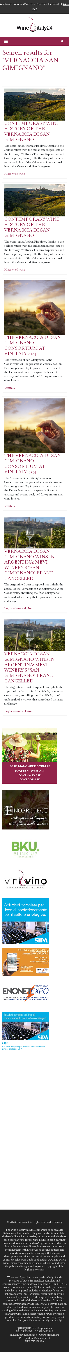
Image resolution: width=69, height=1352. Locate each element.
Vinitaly (9, 388)
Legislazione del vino (18, 608)
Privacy (58, 1222)
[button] (6, 41)
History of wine (14, 174)
